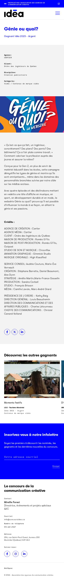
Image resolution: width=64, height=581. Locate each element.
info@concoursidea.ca (14, 519)
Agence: (8, 55)
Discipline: (10, 72)
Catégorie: (9, 81)
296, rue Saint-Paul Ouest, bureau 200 (22, 537)
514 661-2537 (10, 527)
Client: (8, 64)
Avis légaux (8, 568)
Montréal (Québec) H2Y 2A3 (17, 540)
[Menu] (57, 13)
